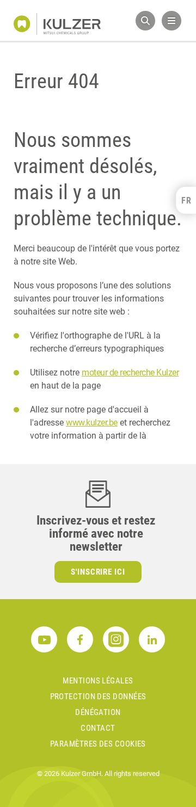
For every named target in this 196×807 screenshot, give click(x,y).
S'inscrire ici (98, 572)
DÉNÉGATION (98, 712)
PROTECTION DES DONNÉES (98, 696)
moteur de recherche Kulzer (130, 372)
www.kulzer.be (92, 422)
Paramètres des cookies (98, 744)
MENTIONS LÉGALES (98, 681)
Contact (98, 728)
